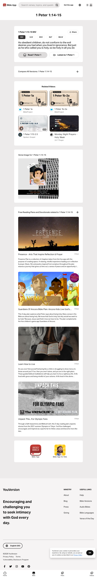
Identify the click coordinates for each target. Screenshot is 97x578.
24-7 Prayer (59, 140)
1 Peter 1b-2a (63, 109)
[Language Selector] (79, 5)
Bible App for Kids (60, 457)
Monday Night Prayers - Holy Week (66, 135)
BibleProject (28, 112)
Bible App (35, 457)
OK (90, 553)
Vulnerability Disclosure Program (16, 560)
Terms (18, 557)
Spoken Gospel (29, 137)
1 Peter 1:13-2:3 (33, 134)
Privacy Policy (8, 557)
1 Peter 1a (30, 109)
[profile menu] (89, 5)
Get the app (68, 5)
